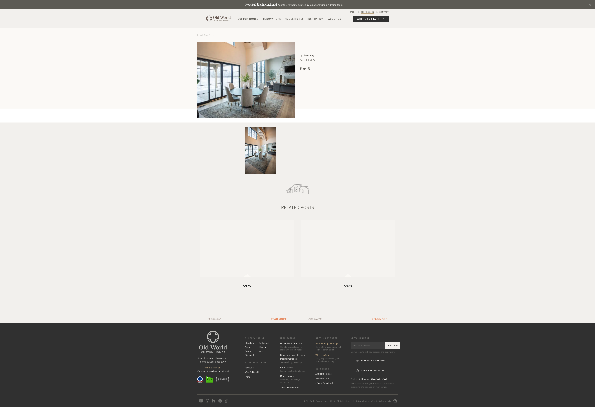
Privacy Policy (362, 401)
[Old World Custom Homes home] (213, 342)
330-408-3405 (367, 12)
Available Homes (323, 373)
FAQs (247, 377)
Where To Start (368, 18)
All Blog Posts (207, 35)
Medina (263, 347)
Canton (248, 351)
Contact (384, 12)
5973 (348, 285)
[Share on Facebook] (301, 69)
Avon (261, 351)
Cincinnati (249, 355)
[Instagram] (206, 401)
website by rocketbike (381, 401)
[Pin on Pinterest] (309, 69)
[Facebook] (200, 401)
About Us (334, 18)
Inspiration (315, 18)
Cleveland (249, 343)
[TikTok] (225, 401)
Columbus (264, 343)
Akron (248, 347)
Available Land (322, 378)
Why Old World (252, 372)
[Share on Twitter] (304, 69)
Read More (278, 319)
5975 (247, 285)
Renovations (272, 18)
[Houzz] (213, 401)
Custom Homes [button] (248, 18)
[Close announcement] (590, 5)
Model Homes (294, 18)
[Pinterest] (219, 401)
